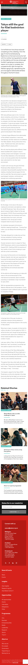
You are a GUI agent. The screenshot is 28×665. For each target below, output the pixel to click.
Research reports (6, 588)
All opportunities (6, 599)
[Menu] (2, 2)
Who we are (5, 643)
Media (3, 625)
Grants (4, 602)
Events (4, 577)
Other (3, 609)
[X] (6, 563)
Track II (4, 635)
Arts (3, 618)
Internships (5, 604)
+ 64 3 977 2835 (9, 557)
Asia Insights (5, 586)
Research (4, 630)
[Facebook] (9, 563)
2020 (9, 44)
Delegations (5, 607)
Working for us (6, 653)
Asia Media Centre (7, 591)
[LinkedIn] (13, 563)
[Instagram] (16, 563)
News (3, 575)
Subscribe (13, 511)
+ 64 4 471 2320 (9, 539)
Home (3, 19)
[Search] (26, 2)
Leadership (5, 627)
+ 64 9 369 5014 (9, 547)
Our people (5, 646)
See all (3, 390)
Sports (8, 19)
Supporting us (6, 651)
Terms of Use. (15, 662)
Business (4, 620)
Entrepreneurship (6, 623)
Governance (5, 648)
